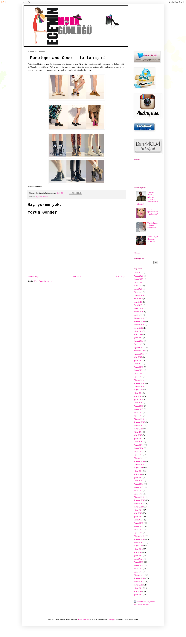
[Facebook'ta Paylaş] (77, 193)
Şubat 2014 (138, 477)
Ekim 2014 (138, 451)
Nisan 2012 (138, 549)
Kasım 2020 (138, 279)
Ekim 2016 (138, 373)
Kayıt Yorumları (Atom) (43, 281)
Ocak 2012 (138, 558)
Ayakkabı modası (42, 197)
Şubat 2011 (138, 594)
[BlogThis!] (72, 193)
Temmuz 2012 (139, 539)
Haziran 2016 (139, 386)
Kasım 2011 (138, 565)
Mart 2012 (138, 552)
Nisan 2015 (138, 432)
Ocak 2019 (138, 305)
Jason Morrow (83, 619)
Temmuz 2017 (139, 350)
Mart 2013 (138, 513)
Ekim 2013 (138, 490)
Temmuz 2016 (139, 383)
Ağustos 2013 (139, 497)
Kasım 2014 (138, 448)
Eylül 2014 (138, 454)
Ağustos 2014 (139, 458)
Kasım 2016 (138, 370)
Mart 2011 (138, 591)
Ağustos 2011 (139, 575)
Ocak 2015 (138, 441)
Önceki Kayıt (120, 276)
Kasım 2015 (138, 409)
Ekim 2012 (138, 529)
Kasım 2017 (138, 341)
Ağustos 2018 (139, 318)
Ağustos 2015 (139, 419)
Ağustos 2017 (139, 347)
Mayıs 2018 (138, 328)
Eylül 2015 (138, 415)
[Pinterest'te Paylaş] (80, 193)
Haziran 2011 (139, 581)
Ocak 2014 (138, 480)
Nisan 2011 (138, 588)
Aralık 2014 (138, 445)
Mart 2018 (138, 334)
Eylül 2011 (138, 571)
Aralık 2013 (138, 484)
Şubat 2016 (138, 399)
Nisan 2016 (138, 393)
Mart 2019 (138, 302)
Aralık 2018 (138, 308)
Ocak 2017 (138, 363)
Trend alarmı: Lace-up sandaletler (152, 225)
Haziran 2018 (139, 324)
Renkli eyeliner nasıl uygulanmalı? (152, 211)
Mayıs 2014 (138, 467)
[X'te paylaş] (75, 193)
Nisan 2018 (138, 331)
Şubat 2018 (138, 337)
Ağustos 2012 (139, 536)
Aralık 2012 (138, 523)
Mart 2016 (138, 396)
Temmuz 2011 (139, 578)
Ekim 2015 (138, 412)
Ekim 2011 (138, 568)
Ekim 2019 (138, 292)
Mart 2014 (138, 474)
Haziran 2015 (139, 425)
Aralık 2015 (138, 406)
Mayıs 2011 (138, 584)
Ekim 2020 (138, 282)
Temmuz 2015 (139, 422)
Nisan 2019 (138, 298)
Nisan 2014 (138, 471)
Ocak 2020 (138, 288)
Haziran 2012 (139, 542)
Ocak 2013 (138, 519)
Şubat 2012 (138, 555)
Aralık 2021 (138, 276)
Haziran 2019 (139, 295)
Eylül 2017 (138, 344)
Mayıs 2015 (138, 428)
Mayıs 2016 (138, 389)
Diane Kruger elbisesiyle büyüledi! (152, 239)
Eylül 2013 (138, 493)
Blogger (112, 619)
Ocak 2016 (138, 402)
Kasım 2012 (138, 526)
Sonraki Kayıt (33, 276)
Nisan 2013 (138, 510)
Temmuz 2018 (139, 321)
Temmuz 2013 (139, 500)
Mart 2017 (138, 357)
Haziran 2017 (139, 354)
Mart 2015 (138, 435)
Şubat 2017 (138, 360)
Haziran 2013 (139, 503)
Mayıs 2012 (138, 545)
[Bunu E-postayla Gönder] (70, 193)
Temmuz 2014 (139, 461)
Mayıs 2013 (138, 506)
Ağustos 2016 (139, 380)
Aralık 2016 (138, 367)
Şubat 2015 (138, 438)
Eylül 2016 (138, 376)
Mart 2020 (138, 285)
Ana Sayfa (77, 276)
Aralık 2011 (138, 562)
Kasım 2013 (138, 487)
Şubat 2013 (138, 516)
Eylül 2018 (138, 315)
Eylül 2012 (138, 532)
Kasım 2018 (138, 311)
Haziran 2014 (139, 464)
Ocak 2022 (138, 272)
